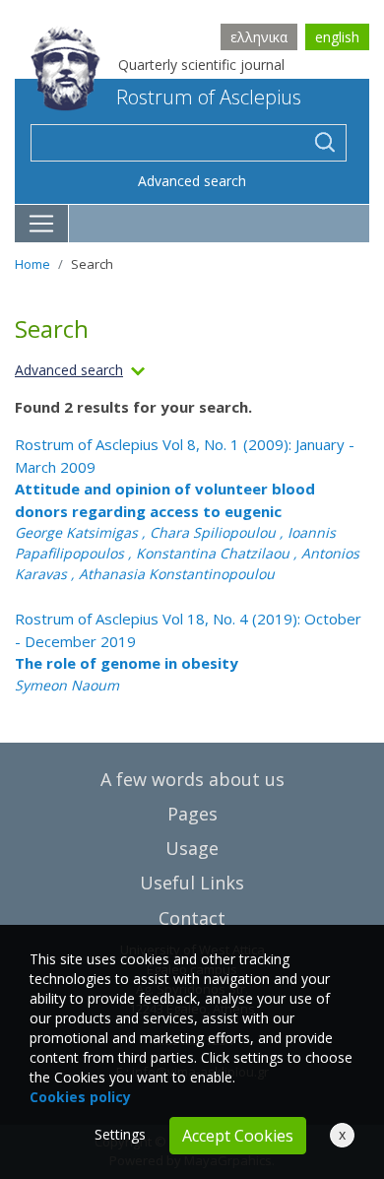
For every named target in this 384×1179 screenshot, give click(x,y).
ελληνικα (259, 37)
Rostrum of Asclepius (208, 97)
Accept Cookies (237, 1135)
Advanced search (192, 180)
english (337, 37)
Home (32, 264)
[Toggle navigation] (42, 223)
